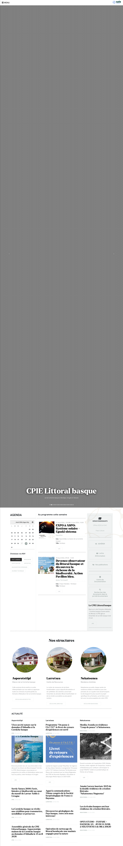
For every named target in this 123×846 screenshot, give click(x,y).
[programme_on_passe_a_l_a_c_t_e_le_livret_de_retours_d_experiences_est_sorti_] (61, 749)
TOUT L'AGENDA (16, 559)
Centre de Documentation (100, 580)
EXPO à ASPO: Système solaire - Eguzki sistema (68, 528)
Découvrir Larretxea (56, 703)
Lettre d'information (100, 554)
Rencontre (27, 559)
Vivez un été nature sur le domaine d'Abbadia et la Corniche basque (24, 727)
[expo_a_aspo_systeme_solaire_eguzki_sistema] (46, 529)
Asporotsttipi (21, 678)
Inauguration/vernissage (19, 567)
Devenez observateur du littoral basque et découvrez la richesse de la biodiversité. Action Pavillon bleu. (70, 568)
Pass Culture (100, 531)
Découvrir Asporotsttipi (23, 699)
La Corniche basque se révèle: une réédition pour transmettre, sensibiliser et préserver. (27, 811)
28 (26, 543)
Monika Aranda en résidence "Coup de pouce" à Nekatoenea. (95, 726)
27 (22, 543)
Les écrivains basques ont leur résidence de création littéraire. (95, 807)
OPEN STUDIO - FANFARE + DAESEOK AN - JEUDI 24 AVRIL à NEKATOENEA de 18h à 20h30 (95, 824)
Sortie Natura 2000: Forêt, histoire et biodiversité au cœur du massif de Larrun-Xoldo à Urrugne (27, 792)
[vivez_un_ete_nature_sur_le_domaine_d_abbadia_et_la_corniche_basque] (27, 749)
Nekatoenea (89, 678)
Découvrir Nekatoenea (91, 703)
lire (93, 623)
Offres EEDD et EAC (100, 525)
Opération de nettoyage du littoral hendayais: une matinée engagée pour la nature (61, 831)
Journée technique (18, 571)
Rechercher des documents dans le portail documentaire (100, 594)
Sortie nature (16, 563)
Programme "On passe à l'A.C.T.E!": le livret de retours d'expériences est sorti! (60, 727)
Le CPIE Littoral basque (100, 605)
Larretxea (53, 678)
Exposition (27, 563)
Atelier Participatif (62, 580)
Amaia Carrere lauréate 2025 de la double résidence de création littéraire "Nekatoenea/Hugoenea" (95, 790)
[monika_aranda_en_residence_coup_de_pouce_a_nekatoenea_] (95, 746)
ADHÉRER (101, 544)
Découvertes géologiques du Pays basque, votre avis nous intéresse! (59, 813)
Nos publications (101, 565)
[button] (9, 254)
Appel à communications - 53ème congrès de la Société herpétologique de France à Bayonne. (59, 794)
